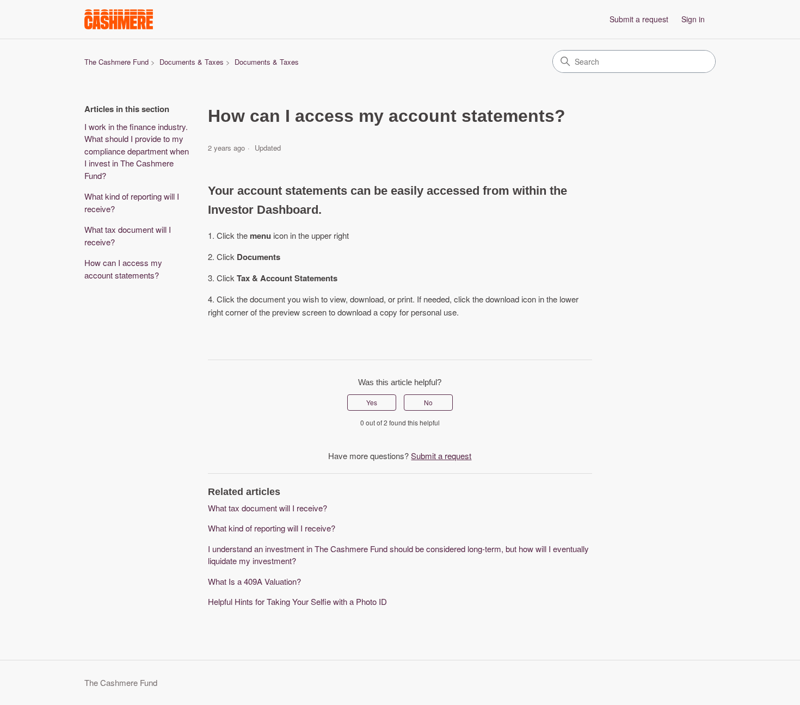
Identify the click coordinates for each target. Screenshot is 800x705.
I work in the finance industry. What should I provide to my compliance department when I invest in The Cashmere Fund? (136, 151)
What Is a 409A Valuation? (254, 581)
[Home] (118, 19)
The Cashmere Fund (116, 62)
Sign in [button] (693, 19)
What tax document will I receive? (127, 236)
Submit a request (639, 19)
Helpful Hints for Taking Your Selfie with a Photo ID (297, 601)
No (428, 402)
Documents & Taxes (191, 62)
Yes (371, 402)
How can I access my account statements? (123, 269)
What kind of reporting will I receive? (131, 202)
